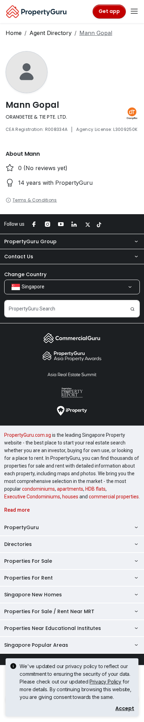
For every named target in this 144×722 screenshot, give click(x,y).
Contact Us (18, 256)
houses (70, 496)
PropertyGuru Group (30, 241)
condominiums (38, 489)
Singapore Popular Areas (36, 645)
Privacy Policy (105, 682)
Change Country (25, 274)
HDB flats (95, 489)
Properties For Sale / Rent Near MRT (49, 611)
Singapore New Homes (33, 594)
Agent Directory (50, 32)
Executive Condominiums (32, 496)
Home (14, 32)
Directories (18, 544)
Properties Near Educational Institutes (52, 628)
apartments (70, 489)
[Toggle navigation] (134, 11)
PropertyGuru (21, 527)
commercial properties (114, 496)
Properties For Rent (28, 577)
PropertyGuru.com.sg (27, 435)
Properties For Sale (28, 561)
